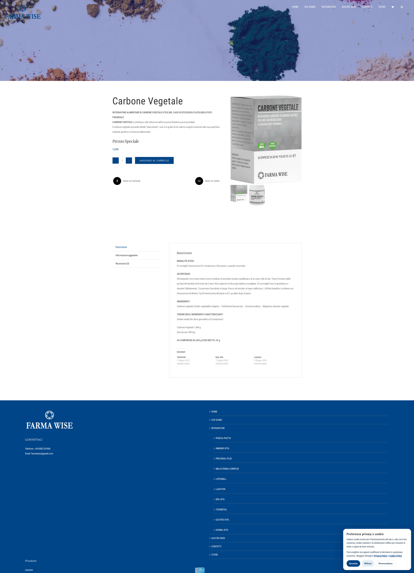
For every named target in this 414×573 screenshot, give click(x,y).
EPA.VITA (220, 499)
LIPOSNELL (221, 479)
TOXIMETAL (221, 509)
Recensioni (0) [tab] (122, 263)
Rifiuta (368, 563)
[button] (402, 7)
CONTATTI (216, 546)
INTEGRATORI (218, 428)
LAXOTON (220, 489)
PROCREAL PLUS (224, 458)
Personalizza (385, 563)
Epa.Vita (219, 357)
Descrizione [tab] (121, 247)
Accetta (353, 563)
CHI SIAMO (216, 419)
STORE (214, 554)
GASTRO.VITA (222, 519)
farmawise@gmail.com (42, 453)
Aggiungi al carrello (154, 160)
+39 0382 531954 (42, 448)
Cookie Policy (395, 556)
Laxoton (257, 357)
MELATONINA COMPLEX (227, 468)
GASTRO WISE (218, 538)
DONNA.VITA (222, 529)
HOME (214, 411)
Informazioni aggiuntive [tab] (127, 255)
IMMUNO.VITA (222, 448)
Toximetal (181, 357)
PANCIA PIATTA (223, 438)
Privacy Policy (380, 556)
